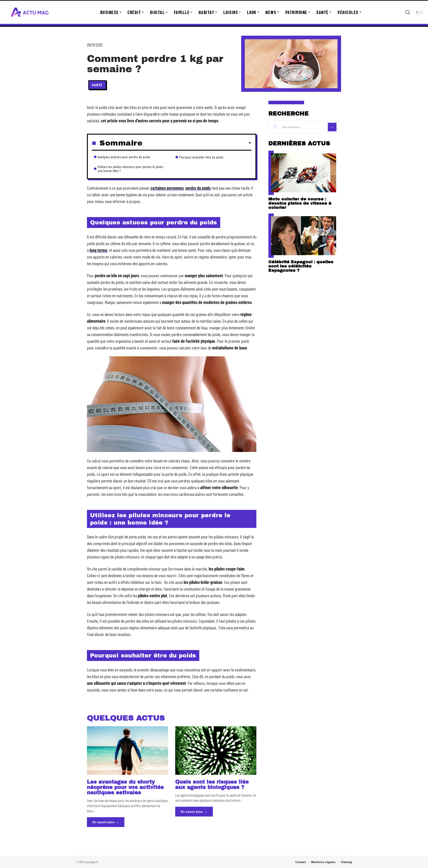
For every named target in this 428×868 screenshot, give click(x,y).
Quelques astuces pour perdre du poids (124, 157)
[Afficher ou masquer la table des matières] (196, 143)
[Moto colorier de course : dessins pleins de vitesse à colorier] (303, 172)
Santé (97, 85)
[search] (407, 12)
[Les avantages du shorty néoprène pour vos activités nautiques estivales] (127, 750)
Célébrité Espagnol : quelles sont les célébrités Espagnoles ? (300, 266)
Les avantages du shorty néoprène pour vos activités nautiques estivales (125, 787)
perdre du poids (198, 188)
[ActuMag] (29, 12)
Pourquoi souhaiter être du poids (201, 157)
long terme (98, 250)
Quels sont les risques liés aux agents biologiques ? (212, 784)
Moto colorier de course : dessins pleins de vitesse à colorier (299, 203)
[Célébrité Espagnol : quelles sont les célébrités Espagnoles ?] (303, 235)
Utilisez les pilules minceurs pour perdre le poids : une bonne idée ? (131, 168)
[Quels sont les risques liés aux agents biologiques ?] (215, 750)
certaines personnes (167, 188)
